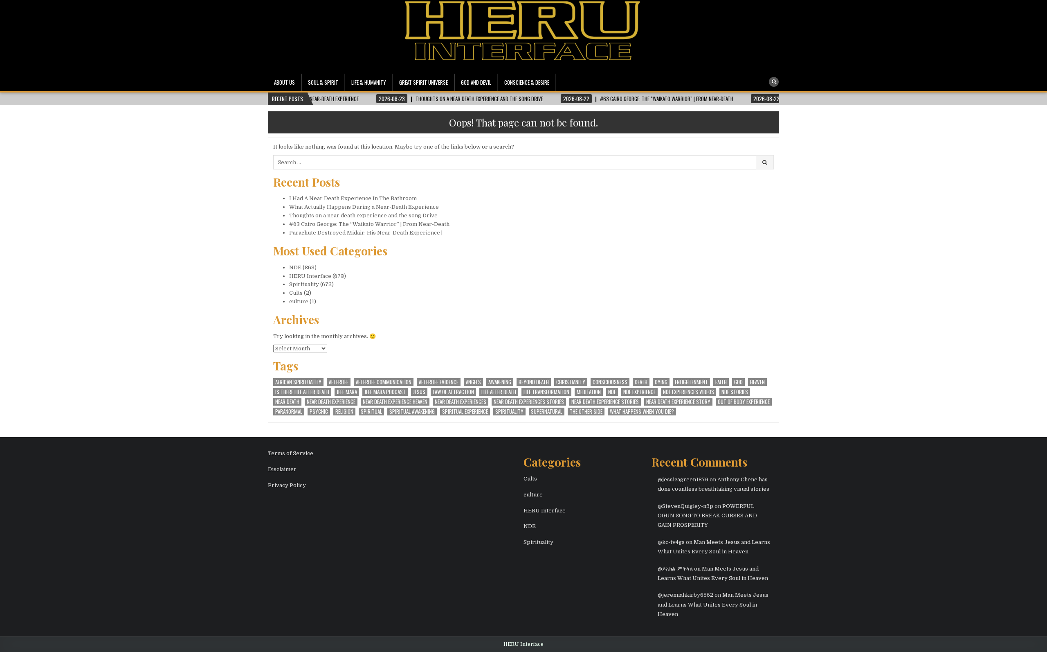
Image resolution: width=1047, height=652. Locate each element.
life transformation (546, 392)
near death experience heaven (395, 402)
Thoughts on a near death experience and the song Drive (363, 215)
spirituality (509, 411)
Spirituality (304, 284)
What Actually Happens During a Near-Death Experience (364, 207)
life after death (498, 392)
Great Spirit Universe (423, 82)
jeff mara (347, 392)
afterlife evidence (438, 382)
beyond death (534, 382)
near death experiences (460, 402)
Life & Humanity (368, 82)
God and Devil (476, 82)
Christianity (570, 382)
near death (287, 402)
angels (473, 382)
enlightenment (691, 382)
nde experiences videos (688, 392)
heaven (757, 382)
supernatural (546, 411)
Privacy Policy (287, 485)
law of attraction (453, 392)
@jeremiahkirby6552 (685, 595)
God (738, 382)
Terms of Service (290, 453)
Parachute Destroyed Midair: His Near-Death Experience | (366, 233)
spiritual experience (465, 411)
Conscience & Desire (526, 82)
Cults (296, 293)
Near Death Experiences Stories (529, 402)
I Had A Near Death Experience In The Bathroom (353, 198)
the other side (586, 411)
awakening (499, 382)
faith (721, 382)
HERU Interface (310, 276)
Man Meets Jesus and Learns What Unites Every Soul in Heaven (713, 604)
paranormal (288, 411)
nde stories (734, 392)
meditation (589, 392)
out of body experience (744, 402)
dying (661, 382)
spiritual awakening (412, 411)
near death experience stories (605, 402)
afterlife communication (383, 382)
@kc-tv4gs (671, 542)
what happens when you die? (642, 411)
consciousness (610, 382)
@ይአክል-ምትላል (675, 569)
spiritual (371, 411)
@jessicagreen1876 (683, 479)
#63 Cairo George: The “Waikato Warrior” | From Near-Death (369, 224)
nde (612, 392)
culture (298, 301)
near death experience (331, 402)
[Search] (774, 82)
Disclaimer (282, 469)
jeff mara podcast (385, 392)
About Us (284, 82)
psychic (319, 411)
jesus (419, 392)
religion (344, 411)
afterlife (338, 382)
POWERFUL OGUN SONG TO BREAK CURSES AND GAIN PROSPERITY (707, 515)
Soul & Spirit (323, 82)
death (641, 382)
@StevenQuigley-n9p (685, 506)
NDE (295, 267)
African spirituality (298, 382)
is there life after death (302, 392)
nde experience (639, 392)
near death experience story (678, 402)
